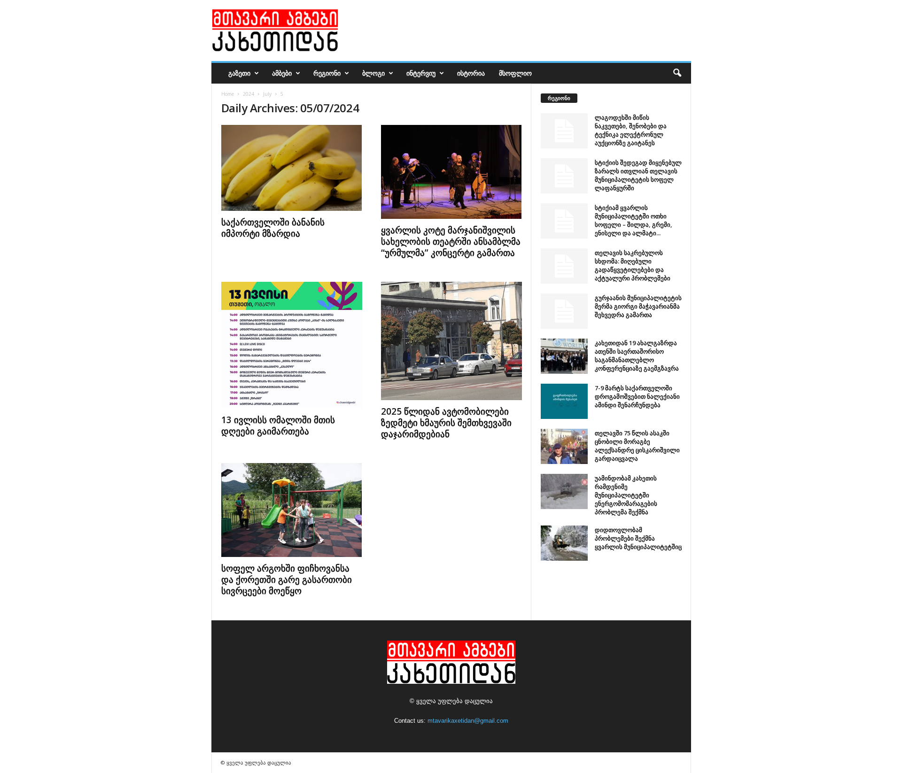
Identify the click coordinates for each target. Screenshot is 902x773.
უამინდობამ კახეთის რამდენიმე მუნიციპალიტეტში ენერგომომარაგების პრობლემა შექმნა (626, 495)
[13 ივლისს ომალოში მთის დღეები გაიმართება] (291, 345)
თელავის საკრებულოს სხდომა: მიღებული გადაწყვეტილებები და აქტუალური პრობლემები (632, 265)
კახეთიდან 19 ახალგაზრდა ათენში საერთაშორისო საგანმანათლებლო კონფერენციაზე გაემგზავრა (637, 355)
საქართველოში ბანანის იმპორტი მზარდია (273, 228)
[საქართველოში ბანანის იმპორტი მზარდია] (291, 168)
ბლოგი (373, 73)
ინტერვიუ (420, 73)
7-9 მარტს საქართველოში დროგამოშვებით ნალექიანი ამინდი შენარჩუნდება (637, 396)
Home (227, 94)
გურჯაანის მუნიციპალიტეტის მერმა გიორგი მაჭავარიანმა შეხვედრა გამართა (638, 306)
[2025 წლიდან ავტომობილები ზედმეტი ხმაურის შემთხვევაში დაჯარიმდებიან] (451, 341)
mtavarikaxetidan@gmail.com (468, 720)
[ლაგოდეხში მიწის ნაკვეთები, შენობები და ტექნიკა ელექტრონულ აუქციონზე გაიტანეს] (564, 130)
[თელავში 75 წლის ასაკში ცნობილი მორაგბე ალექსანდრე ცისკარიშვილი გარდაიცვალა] (564, 446)
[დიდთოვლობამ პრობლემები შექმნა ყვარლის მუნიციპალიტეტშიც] (564, 543)
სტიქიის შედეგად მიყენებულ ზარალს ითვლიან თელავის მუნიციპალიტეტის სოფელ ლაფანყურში (638, 175)
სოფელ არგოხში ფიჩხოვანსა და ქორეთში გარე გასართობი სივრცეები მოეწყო (286, 579)
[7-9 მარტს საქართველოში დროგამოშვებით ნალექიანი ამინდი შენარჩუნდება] (564, 401)
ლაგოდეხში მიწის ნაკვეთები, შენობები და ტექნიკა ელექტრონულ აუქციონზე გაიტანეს (631, 130)
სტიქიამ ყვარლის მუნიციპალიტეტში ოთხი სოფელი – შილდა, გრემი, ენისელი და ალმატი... (633, 220)
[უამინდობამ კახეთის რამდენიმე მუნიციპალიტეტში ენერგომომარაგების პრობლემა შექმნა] (564, 491)
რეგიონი (327, 73)
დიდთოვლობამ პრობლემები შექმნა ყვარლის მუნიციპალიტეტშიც (638, 538)
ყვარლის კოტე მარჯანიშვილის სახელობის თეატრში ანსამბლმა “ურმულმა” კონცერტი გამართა (451, 241)
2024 (248, 94)
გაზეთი (239, 73)
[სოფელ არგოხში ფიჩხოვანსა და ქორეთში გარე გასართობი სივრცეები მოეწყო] (291, 510)
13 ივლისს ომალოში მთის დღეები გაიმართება (278, 425)
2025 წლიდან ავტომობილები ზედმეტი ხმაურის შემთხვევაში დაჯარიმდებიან (446, 422)
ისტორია (471, 73)
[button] (677, 73)
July (267, 94)
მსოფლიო (515, 73)
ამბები (282, 73)
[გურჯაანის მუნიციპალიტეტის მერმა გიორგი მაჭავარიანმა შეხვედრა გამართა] (564, 311)
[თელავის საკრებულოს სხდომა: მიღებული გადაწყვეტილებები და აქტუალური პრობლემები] (564, 266)
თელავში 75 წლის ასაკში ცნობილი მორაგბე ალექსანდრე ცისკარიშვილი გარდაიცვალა (637, 446)
